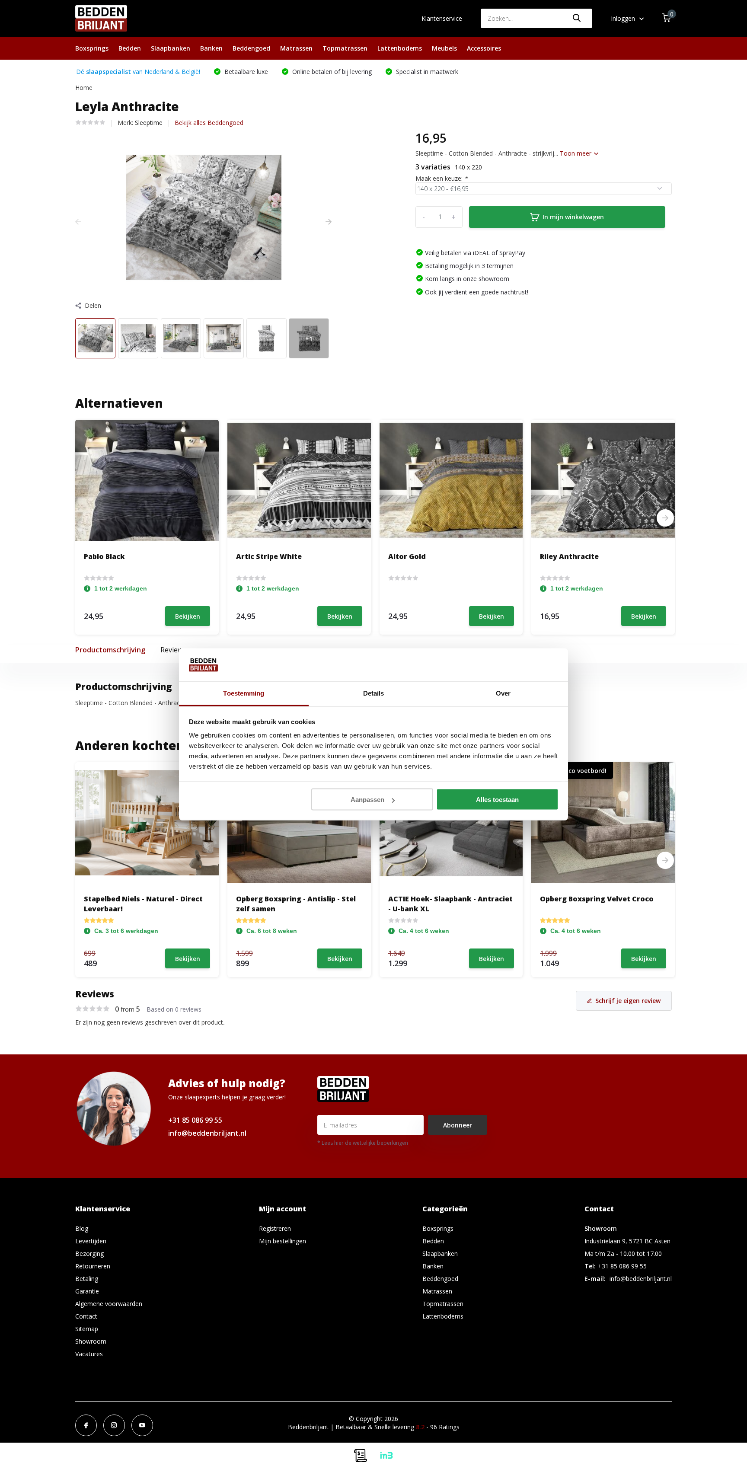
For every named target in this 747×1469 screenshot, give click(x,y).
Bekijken (187, 616)
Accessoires (484, 48)
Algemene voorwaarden (108, 1304)
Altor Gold (407, 556)
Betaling (86, 1278)
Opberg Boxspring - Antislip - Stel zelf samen (296, 903)
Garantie (87, 1291)
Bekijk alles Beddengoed (209, 122)
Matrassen (296, 48)
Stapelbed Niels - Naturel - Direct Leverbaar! (143, 903)
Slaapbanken (170, 48)
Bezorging (89, 1253)
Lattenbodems (399, 48)
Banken (211, 48)
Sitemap (86, 1329)
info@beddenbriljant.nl (207, 1133)
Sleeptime (149, 122)
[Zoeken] (577, 18)
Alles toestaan (497, 799)
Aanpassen (367, 799)
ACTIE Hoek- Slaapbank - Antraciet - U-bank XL (450, 903)
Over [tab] (503, 693)
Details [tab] (373, 693)
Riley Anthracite (569, 556)
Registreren (275, 1228)
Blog (81, 1228)
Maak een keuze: (441, 178)
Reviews (173, 650)
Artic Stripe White (269, 556)
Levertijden (90, 1241)
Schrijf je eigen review (628, 1000)
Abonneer (457, 1125)
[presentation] (78, 221)
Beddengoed (251, 48)
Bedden (129, 48)
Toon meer (576, 153)
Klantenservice (441, 18)
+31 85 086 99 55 (195, 1120)
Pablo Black (104, 556)
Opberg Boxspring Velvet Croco (597, 899)
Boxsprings (92, 48)
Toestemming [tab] (243, 693)
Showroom (90, 1341)
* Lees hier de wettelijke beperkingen (362, 1142)
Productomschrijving (110, 650)
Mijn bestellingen (282, 1241)
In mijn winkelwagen (573, 217)
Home (84, 87)
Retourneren (92, 1266)
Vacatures (89, 1354)
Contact (86, 1316)
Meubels (444, 48)
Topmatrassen (344, 48)
